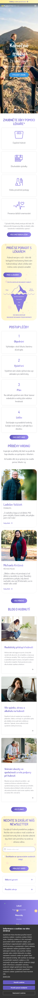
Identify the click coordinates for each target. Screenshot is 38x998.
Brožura (19, 919)
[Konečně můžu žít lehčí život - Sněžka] (14, 109)
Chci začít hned (19, 437)
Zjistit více (6, 977)
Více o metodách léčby (19, 235)
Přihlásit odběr (19, 868)
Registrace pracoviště (19, 910)
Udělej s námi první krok (17, 2)
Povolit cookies (19, 982)
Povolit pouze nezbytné (19, 988)
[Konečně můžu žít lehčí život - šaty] (20, 109)
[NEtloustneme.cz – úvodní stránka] (10, 5)
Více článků (19, 809)
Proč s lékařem (13, 275)
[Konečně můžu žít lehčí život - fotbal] (23, 109)
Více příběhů (19, 601)
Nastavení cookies (19, 993)
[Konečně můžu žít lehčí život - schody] (18, 109)
